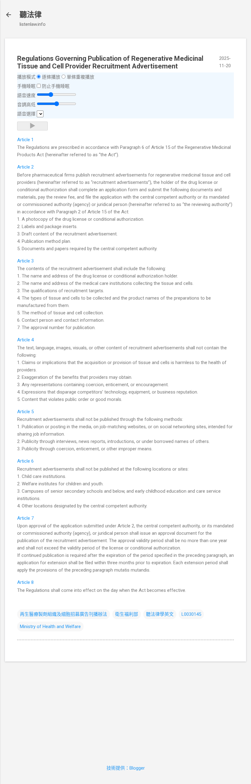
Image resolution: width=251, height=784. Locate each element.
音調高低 (26, 104)
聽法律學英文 (160, 614)
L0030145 (191, 614)
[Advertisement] (125, 709)
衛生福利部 (126, 614)
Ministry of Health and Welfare (50, 626)
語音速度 (26, 95)
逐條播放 (51, 77)
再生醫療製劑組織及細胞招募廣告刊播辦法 (63, 614)
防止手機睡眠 (55, 86)
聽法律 (31, 14)
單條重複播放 (80, 77)
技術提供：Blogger (126, 768)
